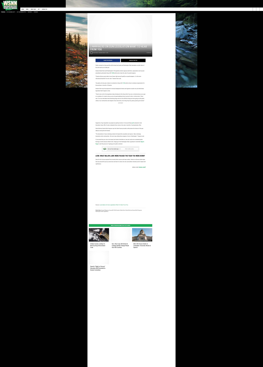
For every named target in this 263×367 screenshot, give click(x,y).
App (39, 9)
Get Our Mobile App (11, 12)
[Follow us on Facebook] (261, 9)
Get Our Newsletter (21, 12)
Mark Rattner (95, 52)
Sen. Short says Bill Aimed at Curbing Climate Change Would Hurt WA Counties (120, 245)
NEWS (27, 9)
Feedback (36, 12)
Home (22, 9)
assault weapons (105, 210)
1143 (124, 83)
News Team (33, 9)
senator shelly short (120, 210)
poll (133, 123)
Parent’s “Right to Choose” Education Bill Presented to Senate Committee (97, 268)
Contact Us (44, 9)
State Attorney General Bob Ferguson (134, 210)
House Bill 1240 (112, 210)
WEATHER (30, 12)
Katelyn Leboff (142, 167)
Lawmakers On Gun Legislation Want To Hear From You (114, 205)
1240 (113, 73)
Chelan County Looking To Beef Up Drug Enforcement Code (97, 245)
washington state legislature (102, 211)
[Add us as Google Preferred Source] (258, 9)
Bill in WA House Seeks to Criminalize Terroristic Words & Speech (142, 245)
